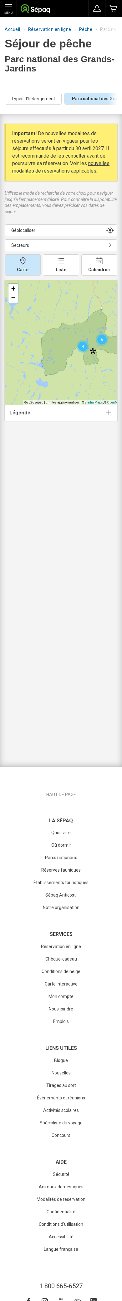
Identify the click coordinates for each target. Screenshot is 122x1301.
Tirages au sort (61, 1085)
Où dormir (61, 845)
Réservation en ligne (49, 29)
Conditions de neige (61, 971)
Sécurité (61, 1174)
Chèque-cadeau (61, 958)
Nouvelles (61, 1072)
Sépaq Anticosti (61, 895)
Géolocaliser (23, 230)
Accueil (12, 29)
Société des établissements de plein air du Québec (35, 9)
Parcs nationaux (61, 857)
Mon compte (61, 996)
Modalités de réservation (61, 1199)
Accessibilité (61, 1236)
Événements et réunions (61, 1097)
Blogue (61, 1060)
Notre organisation (61, 907)
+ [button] (13, 288)
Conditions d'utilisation (61, 1224)
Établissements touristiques (61, 882)
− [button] (13, 298)
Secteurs (20, 245)
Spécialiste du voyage (61, 1122)
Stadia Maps (94, 402)
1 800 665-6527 (61, 1286)
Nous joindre (61, 1008)
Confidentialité (61, 1211)
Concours (61, 1135)
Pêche (86, 29)
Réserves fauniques (61, 870)
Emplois (61, 1021)
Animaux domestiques (61, 1186)
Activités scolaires (61, 1110)
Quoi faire (61, 832)
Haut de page (61, 794)
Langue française (61, 1249)
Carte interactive (61, 983)
